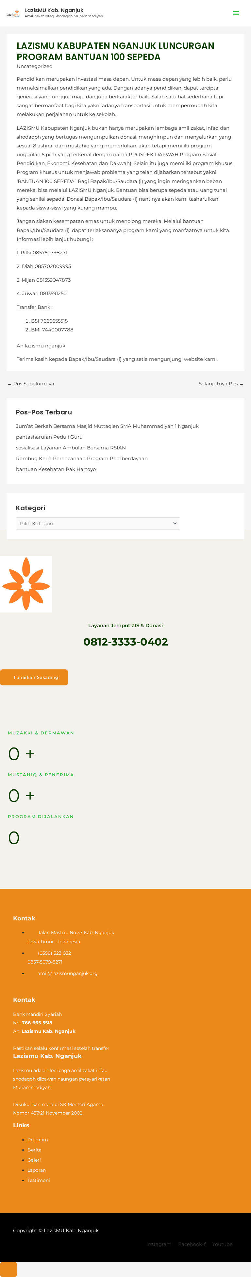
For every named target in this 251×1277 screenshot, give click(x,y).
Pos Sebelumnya (30, 384)
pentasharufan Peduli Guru (49, 437)
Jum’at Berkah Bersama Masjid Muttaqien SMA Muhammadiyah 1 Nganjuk (107, 426)
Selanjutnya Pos (221, 384)
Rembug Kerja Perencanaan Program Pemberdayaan (82, 459)
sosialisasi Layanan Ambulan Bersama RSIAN (71, 448)
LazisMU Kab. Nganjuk (54, 10)
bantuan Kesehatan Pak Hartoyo (56, 469)
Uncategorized (35, 66)
